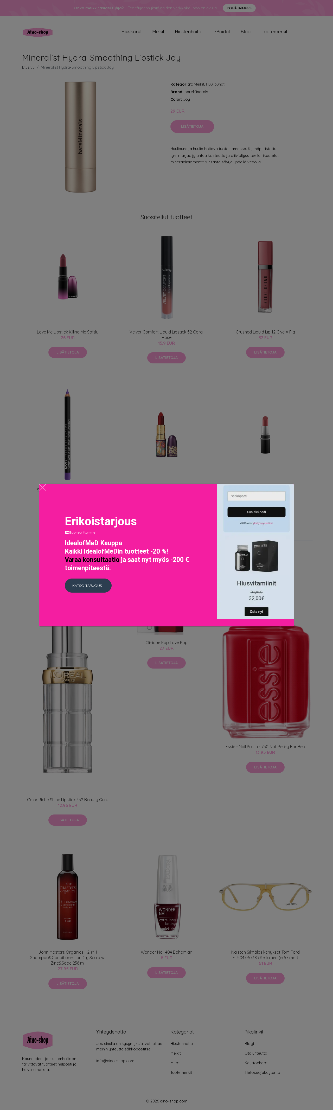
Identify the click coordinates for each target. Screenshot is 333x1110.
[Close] (42, 487)
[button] (88, 586)
